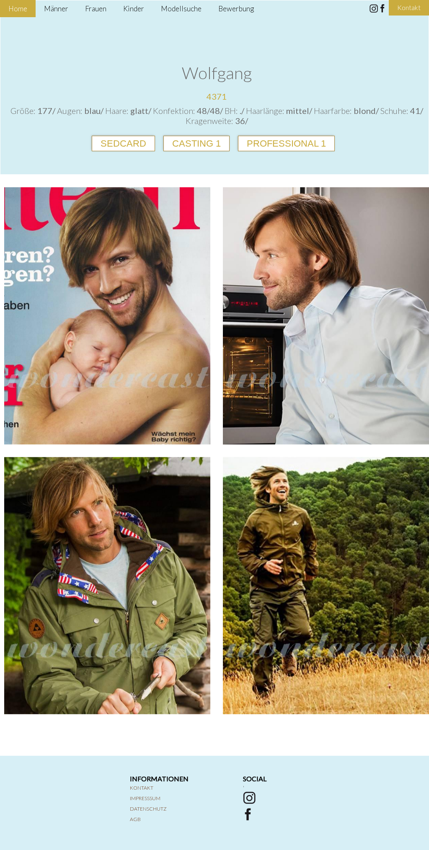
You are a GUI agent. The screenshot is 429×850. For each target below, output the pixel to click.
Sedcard (123, 143)
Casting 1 (196, 143)
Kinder (133, 8)
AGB (135, 819)
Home (17, 8)
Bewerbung (236, 8)
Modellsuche (181, 8)
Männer (56, 8)
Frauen (95, 8)
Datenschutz (148, 809)
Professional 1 (286, 143)
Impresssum (145, 798)
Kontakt (141, 788)
